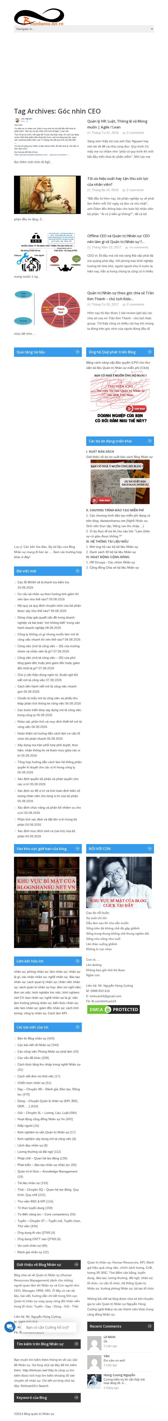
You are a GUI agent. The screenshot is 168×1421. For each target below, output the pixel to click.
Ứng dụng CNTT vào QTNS (37, 1239)
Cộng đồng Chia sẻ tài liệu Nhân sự (114, 567)
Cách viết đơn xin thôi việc (36, 1076)
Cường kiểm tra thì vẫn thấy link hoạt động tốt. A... (124, 1381)
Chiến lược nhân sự (31, 1083)
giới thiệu (105, 1309)
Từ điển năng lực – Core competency (43, 1214)
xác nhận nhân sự (34, 977)
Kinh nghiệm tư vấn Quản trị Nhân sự (43, 1132)
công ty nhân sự (35, 1013)
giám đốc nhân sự (51, 1008)
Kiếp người (25, 1125)
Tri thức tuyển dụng (31, 1208)
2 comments (135, 132)
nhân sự (19, 971)
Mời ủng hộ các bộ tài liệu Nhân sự (114, 546)
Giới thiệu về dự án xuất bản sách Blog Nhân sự (119, 457)
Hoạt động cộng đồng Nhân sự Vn (41, 1119)
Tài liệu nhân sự (29, 1183)
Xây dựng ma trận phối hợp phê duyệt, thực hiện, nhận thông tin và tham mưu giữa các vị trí (49, 750)
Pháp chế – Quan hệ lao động (38, 1158)
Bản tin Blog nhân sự (32, 1038)
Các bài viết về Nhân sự (34, 1045)
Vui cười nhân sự (29, 1245)
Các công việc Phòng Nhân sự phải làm (45, 1051)
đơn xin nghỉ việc (68, 987)
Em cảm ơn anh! (114, 1360)
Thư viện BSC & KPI (31, 1201)
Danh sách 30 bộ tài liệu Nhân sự (113, 552)
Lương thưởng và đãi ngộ (35, 1151)
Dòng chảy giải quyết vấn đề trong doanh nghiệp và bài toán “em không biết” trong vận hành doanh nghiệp (49, 623)
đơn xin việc (22, 992)
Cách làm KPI (57, 1013)
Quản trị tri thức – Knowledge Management (47, 1171)
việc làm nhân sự (26, 1008)
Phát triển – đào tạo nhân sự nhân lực (44, 1165)
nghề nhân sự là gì (58, 997)
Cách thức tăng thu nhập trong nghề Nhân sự (49, 1064)
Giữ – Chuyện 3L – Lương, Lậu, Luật (43, 1112)
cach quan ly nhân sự (42, 982)
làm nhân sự (58, 971)
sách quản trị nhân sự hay (37, 987)
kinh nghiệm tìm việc (46, 992)
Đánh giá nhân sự (30, 1252)
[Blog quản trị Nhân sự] (39, 16)
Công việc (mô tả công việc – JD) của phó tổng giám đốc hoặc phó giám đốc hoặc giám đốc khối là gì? (49, 663)
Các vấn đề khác (29, 1058)
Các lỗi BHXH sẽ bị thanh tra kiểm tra (43, 582)
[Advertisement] (84, 67)
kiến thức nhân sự (65, 1003)
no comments (139, 247)
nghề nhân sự (58, 977)
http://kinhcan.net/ (35, 1370)
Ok (105, 1341)
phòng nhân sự (37, 971)
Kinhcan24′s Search (34, 1386)
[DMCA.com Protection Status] (113, 1014)
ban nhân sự (34, 997)
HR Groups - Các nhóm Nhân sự (112, 562)
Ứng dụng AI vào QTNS (34, 1232)
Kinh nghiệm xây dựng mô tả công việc (44, 1139)
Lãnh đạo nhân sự (30, 1145)
